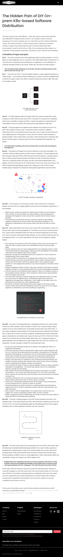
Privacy (20, 550)
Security (4, 519)
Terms (16, 550)
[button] (58, 2)
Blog (3, 513)
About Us (4, 511)
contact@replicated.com (33, 550)
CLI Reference (37, 516)
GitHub (19, 513)
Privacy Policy (31, 534)
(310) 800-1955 (43, 550)
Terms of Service (36, 536)
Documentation (37, 511)
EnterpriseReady (21, 511)
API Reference (37, 513)
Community (36, 519)
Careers (4, 516)
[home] (8, 2)
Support (36, 522)
